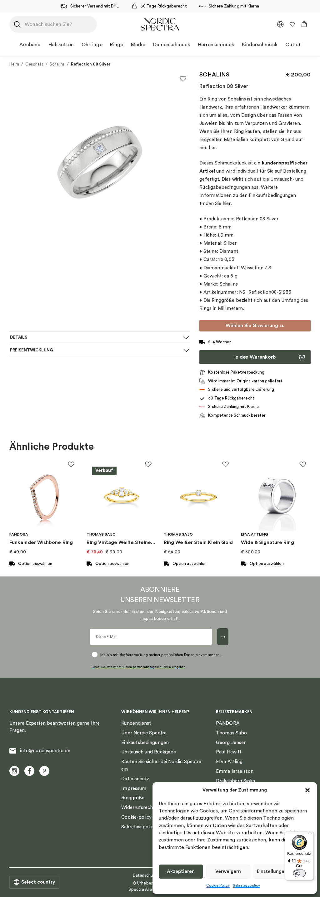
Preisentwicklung (31, 350)
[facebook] (29, 771)
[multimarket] (280, 24)
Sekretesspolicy (246, 885)
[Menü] (310, 835)
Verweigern (228, 871)
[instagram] (14, 771)
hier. (227, 203)
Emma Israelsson (234, 771)
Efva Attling (229, 761)
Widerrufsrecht (138, 807)
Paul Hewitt (228, 752)
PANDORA (228, 723)
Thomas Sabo (231, 733)
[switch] (299, 873)
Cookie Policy (218, 885)
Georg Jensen (231, 742)
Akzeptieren (181, 871)
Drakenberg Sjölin (235, 781)
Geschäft (34, 64)
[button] (307, 790)
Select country (38, 882)
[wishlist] (292, 24)
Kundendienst (136, 723)
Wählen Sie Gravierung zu (255, 325)
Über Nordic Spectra (143, 733)
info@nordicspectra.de (45, 750)
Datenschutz (135, 779)
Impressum (133, 788)
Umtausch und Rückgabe (148, 752)
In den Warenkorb (255, 357)
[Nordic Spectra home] (160, 24)
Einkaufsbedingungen (144, 742)
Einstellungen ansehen (282, 871)
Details (18, 337)
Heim (14, 64)
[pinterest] (44, 771)
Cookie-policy (136, 817)
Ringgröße (132, 798)
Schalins (57, 64)
